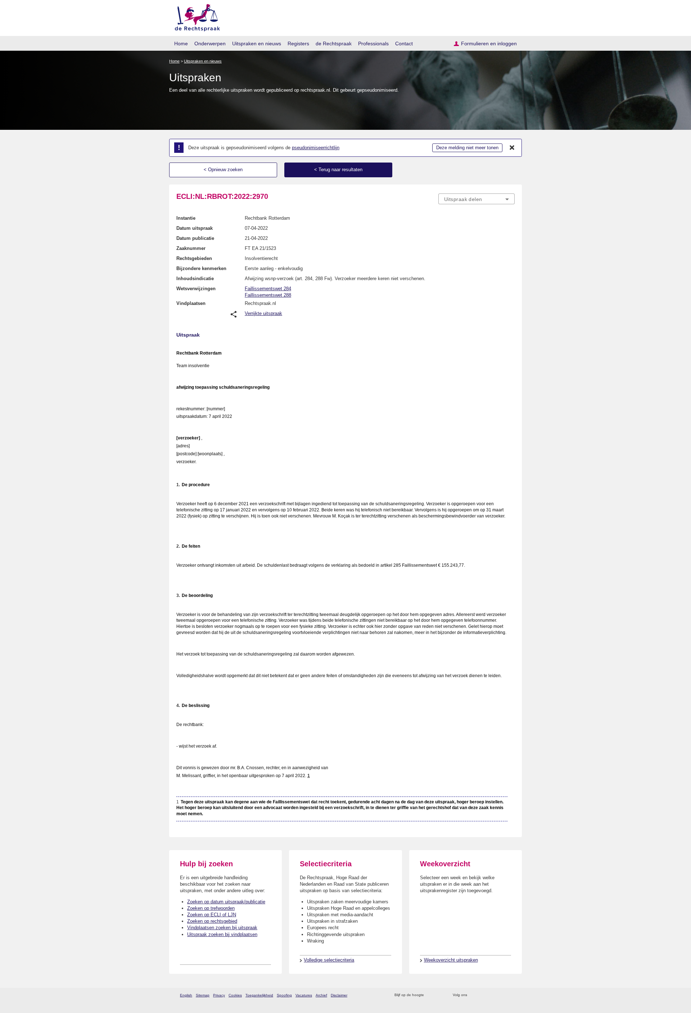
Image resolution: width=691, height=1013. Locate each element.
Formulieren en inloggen (489, 43)
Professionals (373, 43)
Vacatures (303, 995)
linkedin (501, 995)
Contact (404, 43)
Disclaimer (339, 995)
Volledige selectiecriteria (329, 960)
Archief (321, 995)
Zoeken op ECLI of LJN (211, 914)
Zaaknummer (191, 248)
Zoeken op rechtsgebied (212, 921)
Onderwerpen (210, 43)
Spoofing (284, 995)
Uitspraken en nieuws (256, 43)
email (440, 995)
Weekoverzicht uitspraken (451, 960)
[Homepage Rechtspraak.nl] (195, 16)
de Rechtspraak (334, 43)
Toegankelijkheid (259, 995)
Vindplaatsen (191, 303)
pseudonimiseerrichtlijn (315, 147)
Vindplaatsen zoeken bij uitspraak (222, 927)
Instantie (185, 218)
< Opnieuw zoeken (223, 169)
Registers (298, 43)
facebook (483, 995)
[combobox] (476, 199)
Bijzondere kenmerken (201, 268)
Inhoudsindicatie (195, 278)
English (186, 995)
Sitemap (202, 995)
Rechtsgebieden (194, 258)
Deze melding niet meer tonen (467, 147)
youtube (511, 995)
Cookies (235, 995)
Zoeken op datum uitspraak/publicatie (226, 901)
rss (430, 995)
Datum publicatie (195, 238)
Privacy (219, 995)
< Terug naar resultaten (338, 169)
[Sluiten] (512, 148)
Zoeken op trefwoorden (211, 908)
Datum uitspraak (194, 228)
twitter (473, 995)
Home (181, 43)
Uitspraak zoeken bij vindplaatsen (222, 934)
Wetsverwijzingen (196, 288)
